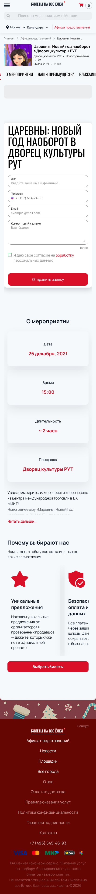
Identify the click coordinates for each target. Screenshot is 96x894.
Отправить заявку (48, 279)
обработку (65, 255)
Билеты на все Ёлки (47, 4)
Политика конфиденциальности (48, 812)
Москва (15, 27)
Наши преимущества (56, 74)
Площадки (48, 761)
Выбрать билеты (48, 666)
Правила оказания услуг (48, 802)
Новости (48, 750)
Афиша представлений (72, 27)
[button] (13, 198)
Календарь (35, 27)
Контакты (48, 832)
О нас (48, 781)
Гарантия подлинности (48, 822)
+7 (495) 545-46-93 (48, 843)
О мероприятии (19, 74)
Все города (48, 771)
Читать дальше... (21, 521)
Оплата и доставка (48, 791)
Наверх (83, 726)
